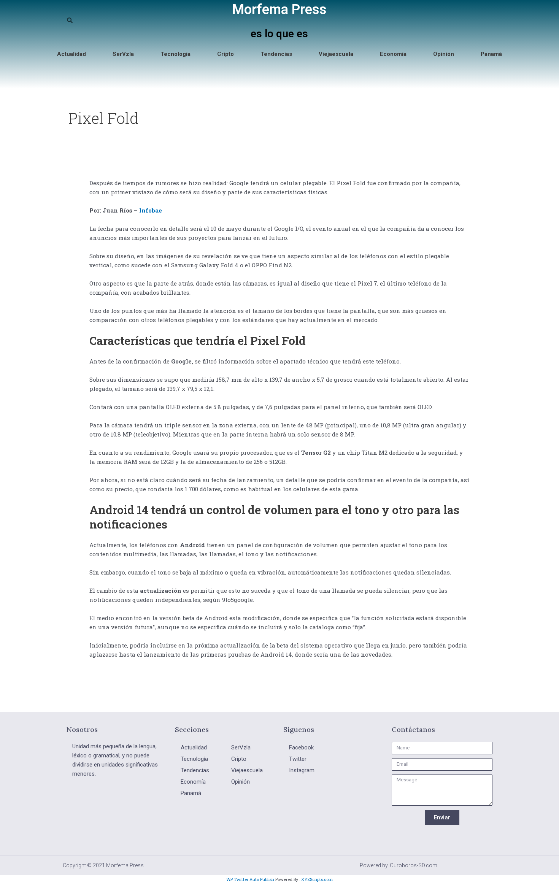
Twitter (297, 758)
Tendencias (276, 54)
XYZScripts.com (317, 879)
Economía (393, 54)
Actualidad (71, 54)
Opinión (443, 54)
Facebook (301, 747)
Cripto (225, 54)
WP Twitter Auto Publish (250, 879)
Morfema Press (279, 9)
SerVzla (123, 54)
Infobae (150, 210)
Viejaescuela (336, 54)
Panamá (491, 54)
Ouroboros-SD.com (413, 865)
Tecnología (175, 54)
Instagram (301, 770)
